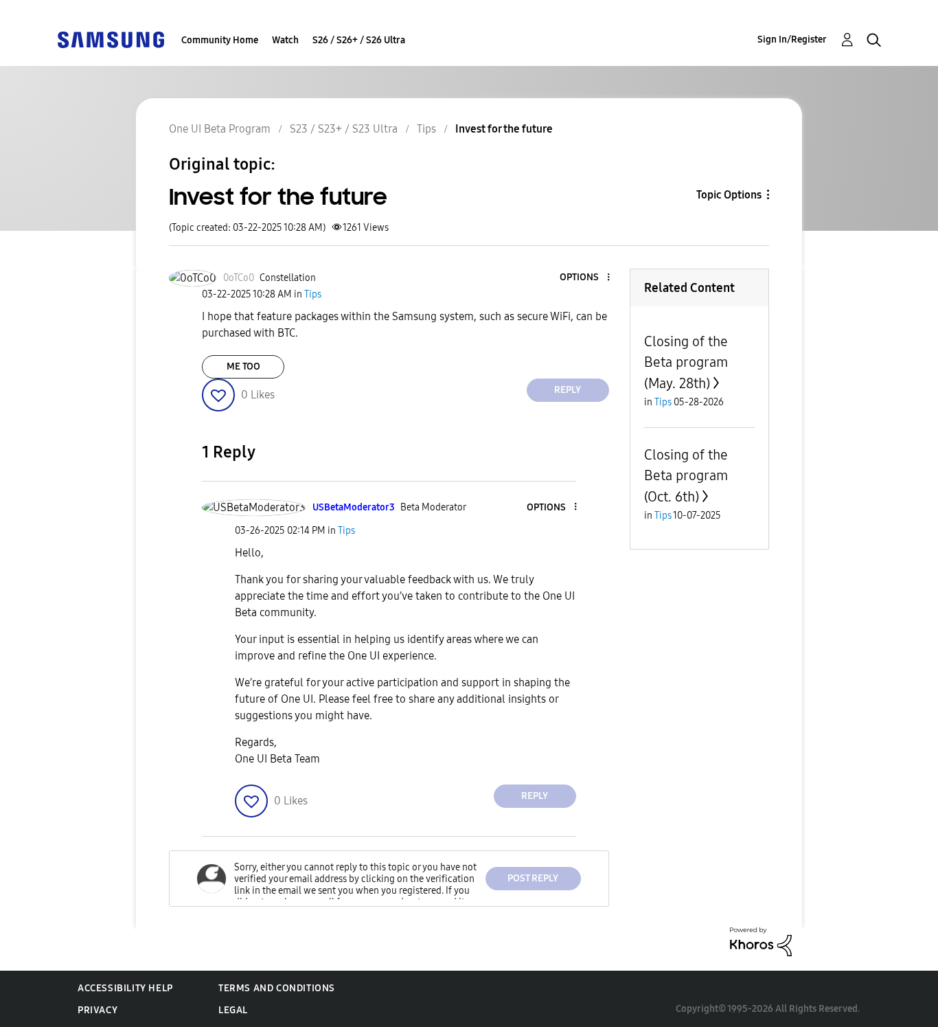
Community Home (219, 40)
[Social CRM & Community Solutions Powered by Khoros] (761, 940)
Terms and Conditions (276, 988)
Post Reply (532, 878)
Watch (285, 40)
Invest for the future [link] (504, 128)
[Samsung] (110, 38)
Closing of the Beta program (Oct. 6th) (686, 476)
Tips (426, 128)
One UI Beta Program (220, 128)
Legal (233, 1010)
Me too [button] (243, 366)
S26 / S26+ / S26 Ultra (358, 40)
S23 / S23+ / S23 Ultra (344, 128)
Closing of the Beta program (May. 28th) (686, 362)
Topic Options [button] (729, 194)
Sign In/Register (792, 39)
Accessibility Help (125, 988)
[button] (585, 277)
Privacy (97, 1010)
